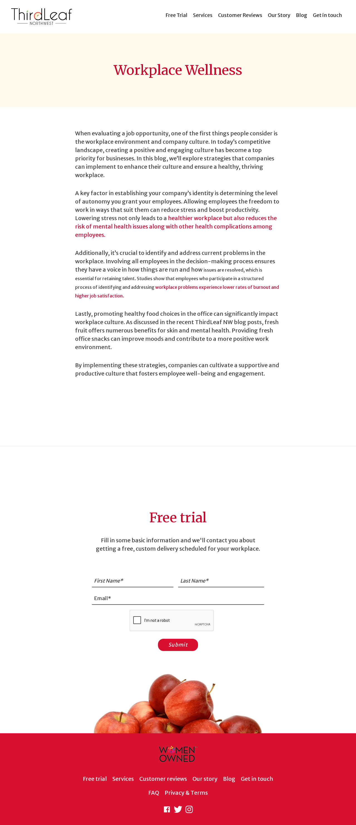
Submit (178, 645)
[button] (167, 809)
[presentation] (172, 621)
